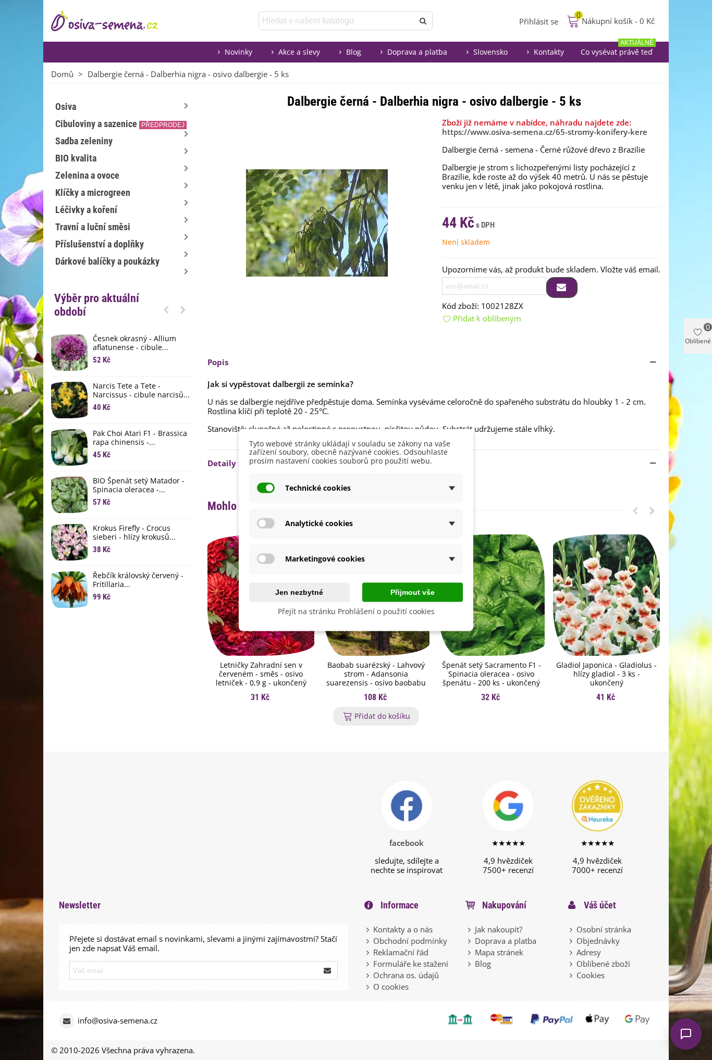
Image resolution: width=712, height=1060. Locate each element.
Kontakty (549, 52)
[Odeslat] (423, 21)
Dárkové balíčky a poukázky (107, 261)
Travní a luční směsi (92, 226)
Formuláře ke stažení (410, 963)
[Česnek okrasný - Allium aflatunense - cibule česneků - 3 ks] (69, 352)
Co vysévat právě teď (617, 49)
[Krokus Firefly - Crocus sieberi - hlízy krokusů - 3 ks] (69, 542)
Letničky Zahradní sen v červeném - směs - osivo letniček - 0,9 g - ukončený (261, 674)
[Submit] (327, 970)
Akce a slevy (299, 52)
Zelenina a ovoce (87, 175)
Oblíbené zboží (603, 963)
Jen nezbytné (299, 592)
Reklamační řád (400, 952)
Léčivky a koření (86, 209)
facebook (406, 843)
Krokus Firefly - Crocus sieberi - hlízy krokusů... (134, 533)
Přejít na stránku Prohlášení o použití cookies (356, 611)
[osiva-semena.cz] (113, 20)
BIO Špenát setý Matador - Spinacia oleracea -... (139, 485)
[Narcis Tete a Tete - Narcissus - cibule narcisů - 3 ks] (69, 400)
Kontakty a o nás (403, 929)
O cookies (391, 986)
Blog (353, 52)
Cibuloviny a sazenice (120, 123)
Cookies (590, 975)
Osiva (65, 106)
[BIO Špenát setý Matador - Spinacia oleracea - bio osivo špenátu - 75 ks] (69, 495)
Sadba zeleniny (84, 140)
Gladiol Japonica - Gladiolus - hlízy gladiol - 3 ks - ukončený (606, 674)
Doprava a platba (417, 52)
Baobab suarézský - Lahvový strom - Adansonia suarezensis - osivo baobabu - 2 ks (376, 678)
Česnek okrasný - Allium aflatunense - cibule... (134, 343)
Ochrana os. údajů (406, 975)
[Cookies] (571, 975)
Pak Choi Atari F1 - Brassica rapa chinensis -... (140, 438)
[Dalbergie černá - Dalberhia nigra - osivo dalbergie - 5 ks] (317, 222)
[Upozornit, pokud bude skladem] (562, 287)
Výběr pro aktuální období (96, 305)
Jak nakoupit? (498, 929)
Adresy (588, 952)
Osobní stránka (603, 929)
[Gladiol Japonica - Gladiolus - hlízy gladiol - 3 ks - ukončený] (606, 595)
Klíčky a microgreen (92, 192)
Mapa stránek (499, 952)
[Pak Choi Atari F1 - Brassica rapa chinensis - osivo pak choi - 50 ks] (69, 447)
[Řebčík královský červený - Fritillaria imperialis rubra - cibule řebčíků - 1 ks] (69, 589)
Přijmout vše (412, 592)
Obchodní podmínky (410, 941)
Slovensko (490, 52)
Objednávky (598, 941)
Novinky (238, 52)
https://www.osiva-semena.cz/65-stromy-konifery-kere (544, 132)
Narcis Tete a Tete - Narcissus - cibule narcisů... (141, 391)
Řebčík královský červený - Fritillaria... (138, 580)
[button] (166, 309)
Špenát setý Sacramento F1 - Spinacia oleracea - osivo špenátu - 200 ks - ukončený (491, 674)
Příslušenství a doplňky (99, 244)
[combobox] (337, 21)
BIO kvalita (75, 158)
